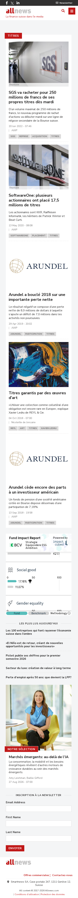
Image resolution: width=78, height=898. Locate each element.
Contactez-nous (62, 875)
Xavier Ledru (49, 428)
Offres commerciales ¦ (37, 875)
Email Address (15, 802)
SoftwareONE (19, 235)
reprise (23, 136)
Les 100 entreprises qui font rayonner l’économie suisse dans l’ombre (38, 632)
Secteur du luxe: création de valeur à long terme (38, 668)
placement (39, 235)
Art (22, 428)
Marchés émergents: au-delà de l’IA (39, 757)
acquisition (39, 136)
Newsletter (65, 2)
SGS (13, 136)
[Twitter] (12, 3)
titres (13, 36)
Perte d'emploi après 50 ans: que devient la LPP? (38, 677)
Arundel (16, 333)
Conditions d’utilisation (27, 894)
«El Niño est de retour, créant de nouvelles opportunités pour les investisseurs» (34, 644)
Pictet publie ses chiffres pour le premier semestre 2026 (33, 657)
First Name (13, 817)
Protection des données (53, 894)
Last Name (13, 832)
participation (33, 333)
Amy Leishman (17, 778)
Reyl (13, 428)
